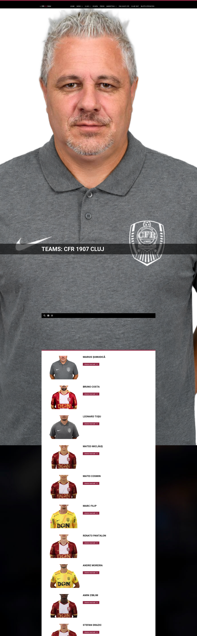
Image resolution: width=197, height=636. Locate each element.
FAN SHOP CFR (124, 6)
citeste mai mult (91, 364)
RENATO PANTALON (94, 535)
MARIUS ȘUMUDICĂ (94, 357)
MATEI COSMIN (92, 476)
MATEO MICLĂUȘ (93, 446)
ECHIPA (95, 6)
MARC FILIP (90, 506)
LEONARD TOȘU (92, 416)
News (79, 6)
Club (87, 6)
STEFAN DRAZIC (92, 625)
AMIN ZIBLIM (90, 595)
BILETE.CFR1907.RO (147, 6)
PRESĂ (102, 6)
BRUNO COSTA (91, 387)
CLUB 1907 (135, 6)
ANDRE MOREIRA (93, 565)
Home (72, 6)
